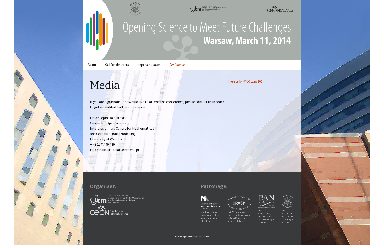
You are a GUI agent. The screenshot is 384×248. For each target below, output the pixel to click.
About (92, 65)
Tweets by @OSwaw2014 (245, 81)
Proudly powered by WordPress (192, 236)
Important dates (149, 65)
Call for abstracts (117, 65)
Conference (177, 65)
